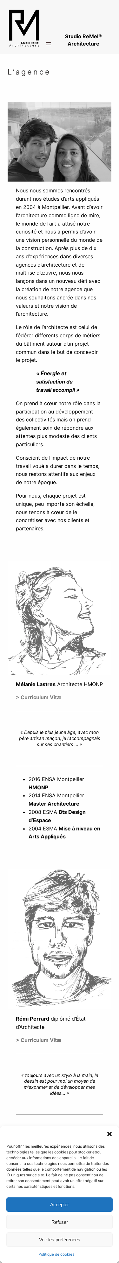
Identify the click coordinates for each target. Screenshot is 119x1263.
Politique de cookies (56, 1254)
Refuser (59, 1222)
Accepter (59, 1204)
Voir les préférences (59, 1239)
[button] (109, 1134)
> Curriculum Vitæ (39, 1040)
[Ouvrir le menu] (48, 43)
